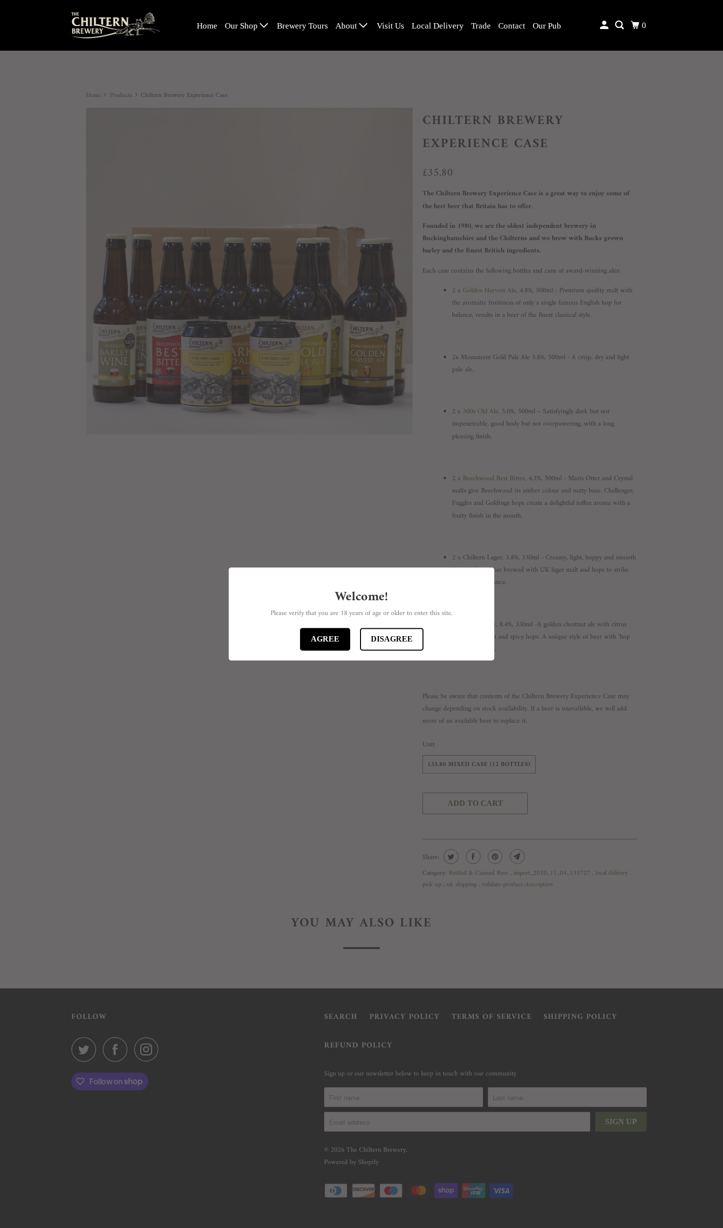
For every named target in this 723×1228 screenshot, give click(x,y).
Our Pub (547, 26)
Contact (511, 26)
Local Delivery (438, 26)
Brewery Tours (302, 26)
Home (207, 26)
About (347, 26)
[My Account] (605, 25)
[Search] (620, 25)
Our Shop (242, 26)
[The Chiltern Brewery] (115, 25)
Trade (481, 26)
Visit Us (390, 26)
